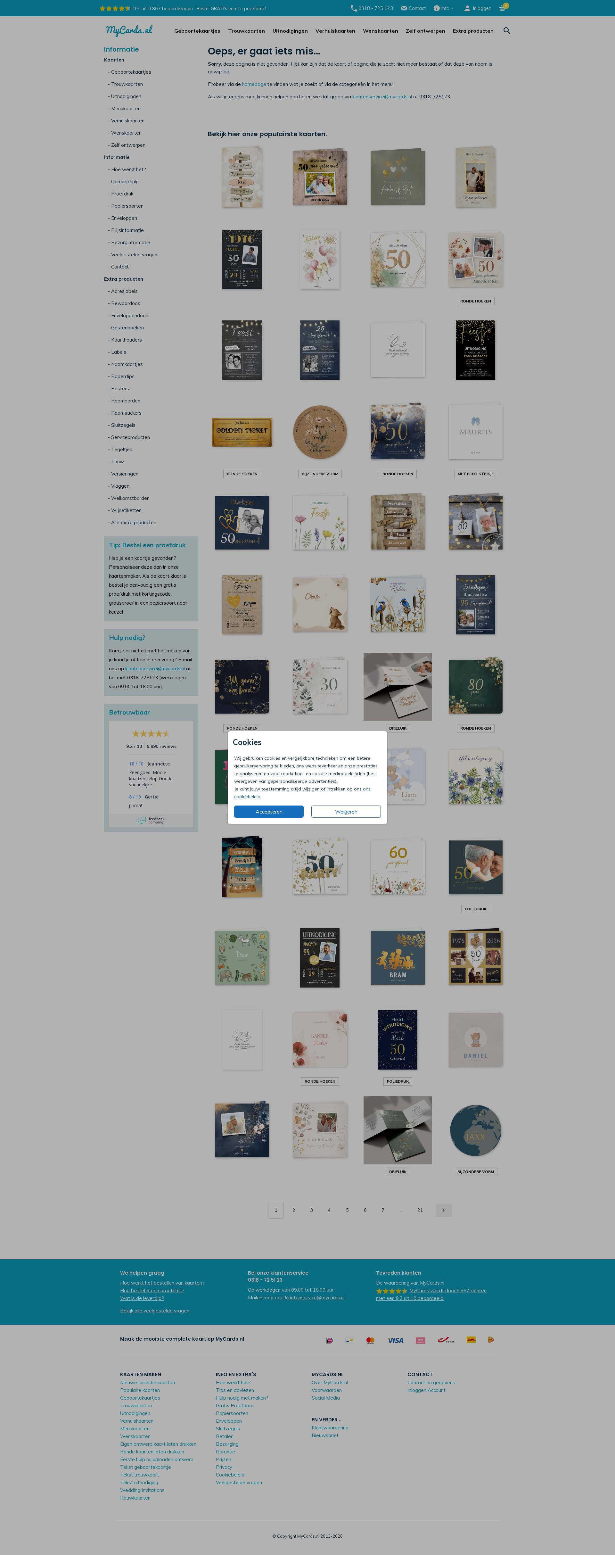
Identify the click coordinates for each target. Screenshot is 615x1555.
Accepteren (269, 811)
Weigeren (346, 811)
